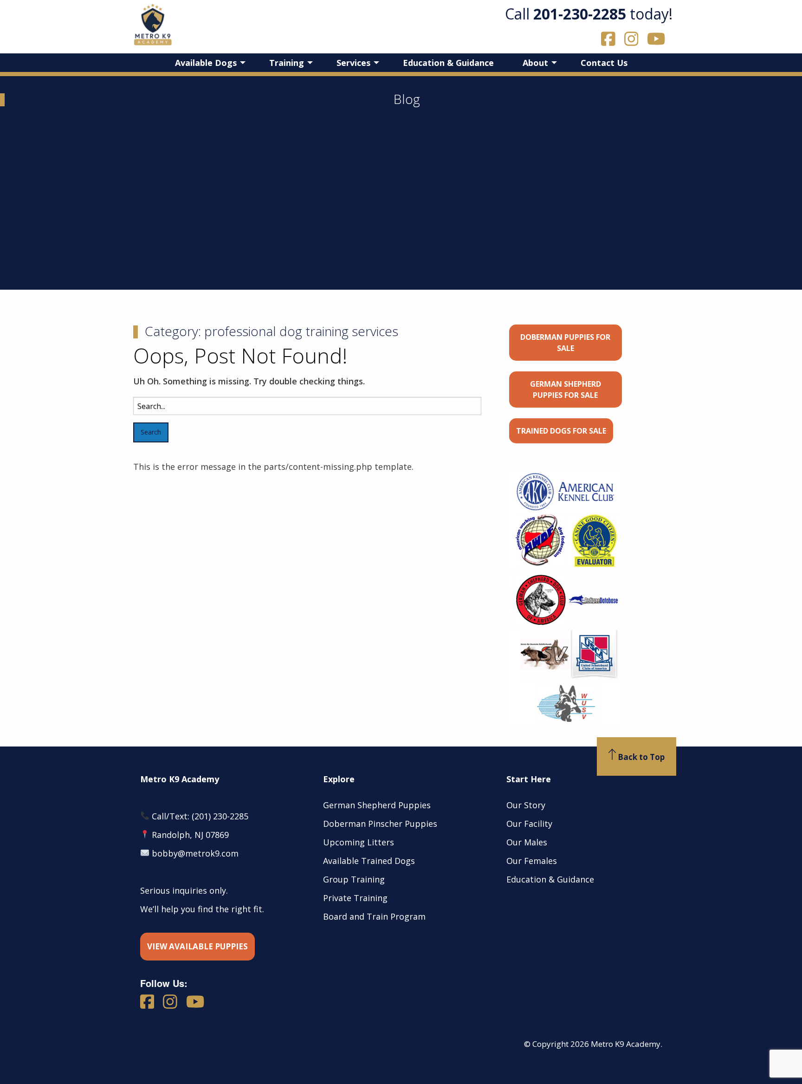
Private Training (355, 897)
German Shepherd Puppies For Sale (565, 389)
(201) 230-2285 (220, 816)
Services (353, 62)
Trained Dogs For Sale (561, 431)
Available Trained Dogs (369, 860)
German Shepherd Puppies (377, 805)
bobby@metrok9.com (195, 853)
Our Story (525, 805)
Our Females (531, 860)
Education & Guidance (448, 62)
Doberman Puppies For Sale (565, 342)
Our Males (526, 842)
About (535, 62)
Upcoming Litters (358, 842)
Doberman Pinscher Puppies (380, 823)
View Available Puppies (197, 946)
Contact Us (604, 62)
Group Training (354, 879)
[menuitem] (208, 62)
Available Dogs (206, 62)
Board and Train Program (374, 916)
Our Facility (529, 823)
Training (286, 62)
